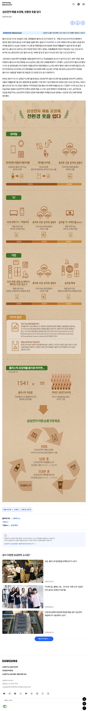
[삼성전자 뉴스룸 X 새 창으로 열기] (20, 693)
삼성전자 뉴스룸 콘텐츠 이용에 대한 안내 (14, 674)
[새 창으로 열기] (4, 706)
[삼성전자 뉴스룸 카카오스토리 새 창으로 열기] (26, 693)
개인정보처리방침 (7, 671)
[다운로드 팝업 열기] (84, 699)
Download (78, 23)
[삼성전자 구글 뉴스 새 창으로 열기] (48, 693)
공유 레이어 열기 (83, 23)
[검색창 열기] (74, 4)
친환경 (16, 510)
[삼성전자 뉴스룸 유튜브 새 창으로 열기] (4, 693)
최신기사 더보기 (43, 639)
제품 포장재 (7, 510)
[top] (84, 708)
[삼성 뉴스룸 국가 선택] (79, 4)
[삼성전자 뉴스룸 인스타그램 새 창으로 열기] (9, 693)
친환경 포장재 (26, 510)
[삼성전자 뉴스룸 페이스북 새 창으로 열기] (15, 693)
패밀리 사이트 (8, 700)
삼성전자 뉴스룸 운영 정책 (10, 667)
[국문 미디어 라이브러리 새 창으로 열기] (37, 693)
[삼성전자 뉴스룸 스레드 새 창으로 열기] (31, 693)
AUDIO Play (73, 23)
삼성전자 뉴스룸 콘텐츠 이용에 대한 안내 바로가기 (19, 544)
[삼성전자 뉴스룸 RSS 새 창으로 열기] (42, 693)
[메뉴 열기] (84, 4)
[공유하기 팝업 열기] (84, 703)
